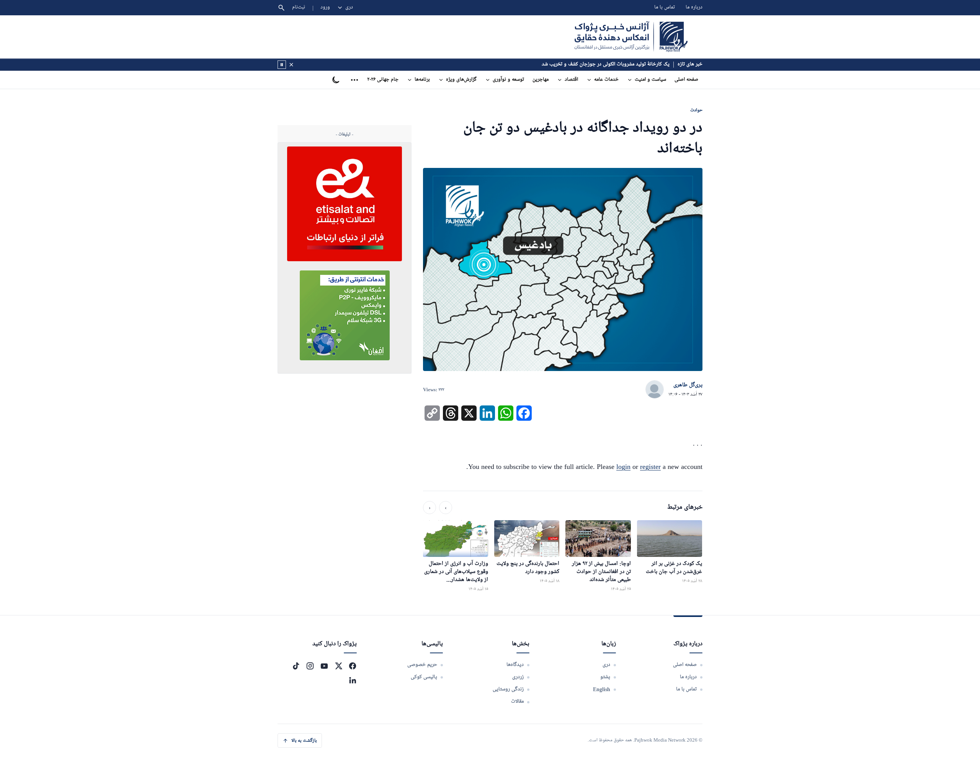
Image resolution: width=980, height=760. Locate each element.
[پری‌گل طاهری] (654, 390)
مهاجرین (540, 80)
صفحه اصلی (686, 80)
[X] (338, 666)
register (650, 466)
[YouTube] (324, 666)
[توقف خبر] (282, 64)
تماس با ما (664, 7)
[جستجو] (281, 7)
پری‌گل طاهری (687, 385)
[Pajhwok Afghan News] (631, 36)
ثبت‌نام (298, 7)
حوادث (696, 110)
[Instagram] (310, 666)
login (623, 466)
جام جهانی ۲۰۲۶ (383, 80)
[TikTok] (296, 666)
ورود (325, 7)
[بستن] (291, 64)
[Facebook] (352, 666)
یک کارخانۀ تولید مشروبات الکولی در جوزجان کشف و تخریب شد (606, 64)
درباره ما (694, 7)
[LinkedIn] (352, 680)
